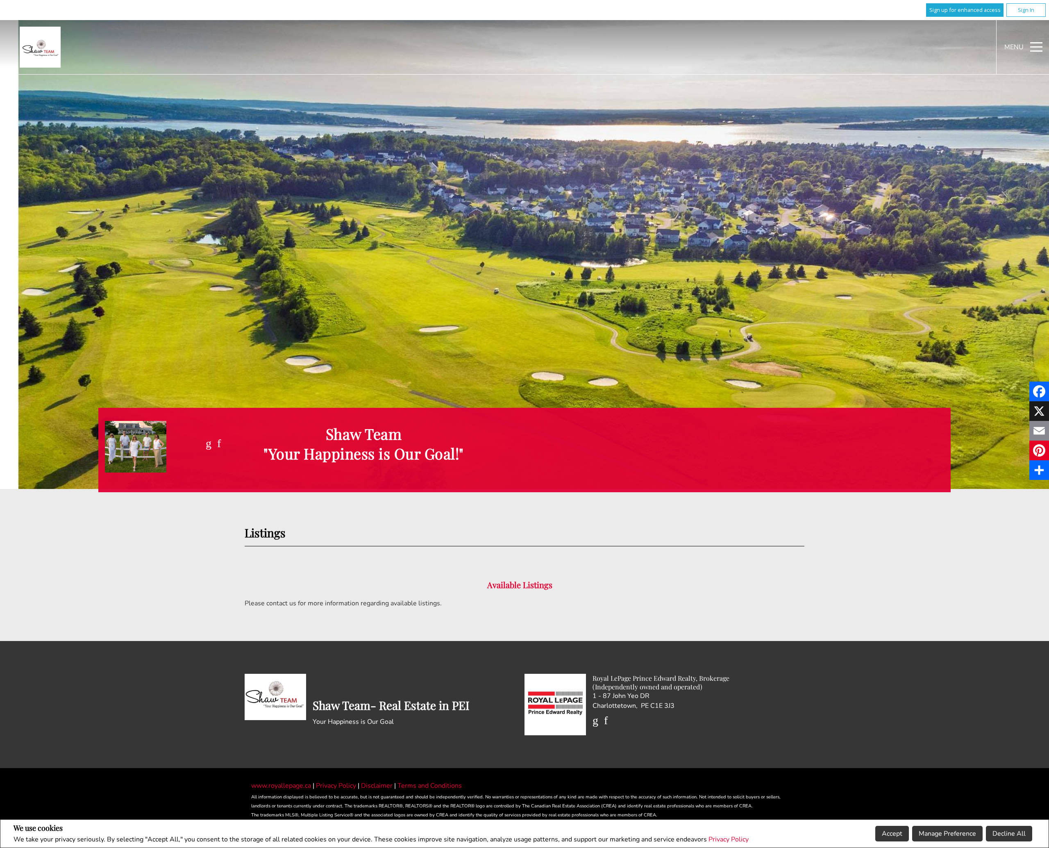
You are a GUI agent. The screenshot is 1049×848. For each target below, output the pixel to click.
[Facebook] (1039, 391)
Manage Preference (947, 833)
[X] (1039, 411)
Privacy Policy (728, 839)
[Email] (1039, 431)
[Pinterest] (1039, 450)
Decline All (1009, 833)
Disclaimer (377, 785)
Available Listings (519, 584)
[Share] (1039, 470)
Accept (892, 833)
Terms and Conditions (429, 785)
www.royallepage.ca (281, 785)
